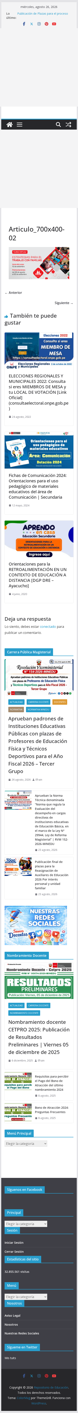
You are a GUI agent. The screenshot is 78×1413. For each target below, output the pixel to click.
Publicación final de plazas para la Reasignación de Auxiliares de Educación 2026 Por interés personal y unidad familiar (51, 875)
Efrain (39, 779)
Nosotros (11, 1324)
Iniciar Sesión (14, 1243)
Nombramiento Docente (24, 1013)
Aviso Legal (12, 1315)
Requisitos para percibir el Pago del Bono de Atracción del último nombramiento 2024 (52, 1083)
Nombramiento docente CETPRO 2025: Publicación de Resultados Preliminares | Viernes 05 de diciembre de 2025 (39, 1036)
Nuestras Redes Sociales (22, 1333)
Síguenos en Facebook (24, 1189)
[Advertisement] (39, 67)
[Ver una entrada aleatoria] (68, 125)
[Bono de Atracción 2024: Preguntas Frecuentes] (18, 1113)
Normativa (16, 709)
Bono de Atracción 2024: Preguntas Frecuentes (52, 1110)
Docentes (60, 702)
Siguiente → (64, 303)
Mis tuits (10, 1358)
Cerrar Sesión (14, 1252)
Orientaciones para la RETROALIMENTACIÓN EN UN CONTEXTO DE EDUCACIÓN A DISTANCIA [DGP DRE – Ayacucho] (38, 575)
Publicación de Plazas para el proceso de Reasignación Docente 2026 (42, 15)
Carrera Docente (38, 702)
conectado (48, 626)
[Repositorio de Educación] (10, 125)
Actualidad (16, 702)
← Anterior (13, 292)
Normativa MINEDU (38, 709)
